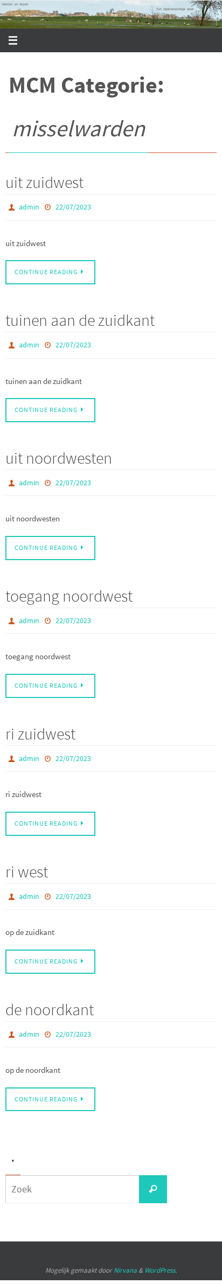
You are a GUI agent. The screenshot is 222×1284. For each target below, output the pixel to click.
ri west (26, 859)
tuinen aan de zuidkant (80, 317)
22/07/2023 (73, 206)
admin (29, 206)
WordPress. (160, 1253)
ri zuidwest (40, 723)
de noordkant (49, 994)
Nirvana (125, 1253)
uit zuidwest (44, 182)
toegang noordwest (69, 588)
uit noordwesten (58, 453)
